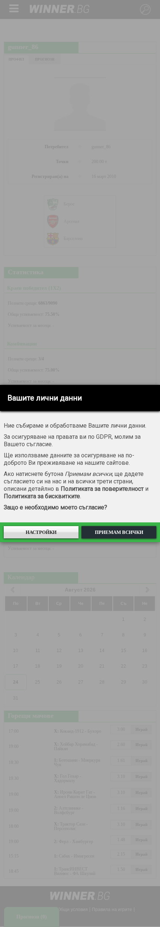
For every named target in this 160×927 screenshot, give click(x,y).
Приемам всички (119, 532)
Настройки (41, 532)
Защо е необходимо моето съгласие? (55, 507)
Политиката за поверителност (102, 488)
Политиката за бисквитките (42, 496)
